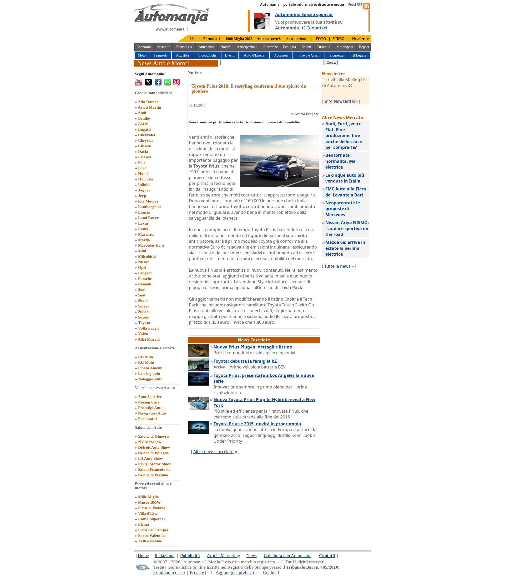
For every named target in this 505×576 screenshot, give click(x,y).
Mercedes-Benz (151, 245)
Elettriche (270, 47)
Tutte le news (337, 266)
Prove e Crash (309, 55)
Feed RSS (355, 4)
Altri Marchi (149, 339)
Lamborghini (149, 207)
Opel (142, 267)
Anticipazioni (247, 47)
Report (364, 47)
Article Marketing (223, 555)
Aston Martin (149, 107)
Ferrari (144, 157)
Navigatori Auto (152, 413)
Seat (141, 295)
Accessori (281, 55)
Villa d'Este (148, 513)
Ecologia (289, 47)
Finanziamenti (150, 368)
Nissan (143, 262)
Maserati (146, 234)
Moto (142, 55)
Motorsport (344, 47)
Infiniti (144, 185)
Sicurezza (336, 55)
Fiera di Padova (151, 508)
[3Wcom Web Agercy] (142, 569)
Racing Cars (149, 402)
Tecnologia (184, 47)
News (251, 555)
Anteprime (206, 47)
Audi (142, 113)
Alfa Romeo (148, 102)
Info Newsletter (340, 101)
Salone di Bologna (153, 453)
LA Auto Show (150, 458)
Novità (225, 47)
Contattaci (316, 28)
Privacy (197, 572)
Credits (269, 572)
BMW (143, 124)
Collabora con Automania (287, 555)
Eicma (143, 524)
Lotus (143, 229)
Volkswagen (148, 328)
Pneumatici (147, 419)
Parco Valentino (152, 535)
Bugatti (144, 129)
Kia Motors (148, 201)
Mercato (163, 47)
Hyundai (145, 179)
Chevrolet (146, 135)
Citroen (144, 146)
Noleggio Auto (150, 379)
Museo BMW (149, 502)
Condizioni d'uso (169, 572)
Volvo (143, 334)
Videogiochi (207, 55)
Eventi (230, 55)
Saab (142, 289)
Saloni (306, 47)
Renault (145, 284)
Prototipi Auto (150, 408)
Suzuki (143, 317)
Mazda (144, 240)
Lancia (144, 212)
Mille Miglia (148, 497)
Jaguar (144, 190)
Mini (142, 251)
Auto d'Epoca (254, 55)
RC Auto (145, 357)
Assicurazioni (296, 39)
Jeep (142, 196)
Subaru (144, 312)
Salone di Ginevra (153, 436)
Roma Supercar (151, 519)
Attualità (182, 55)
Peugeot (145, 273)
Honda (144, 173)
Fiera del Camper (153, 530)
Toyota (144, 323)
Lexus (143, 223)
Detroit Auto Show (154, 447)
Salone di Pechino (153, 475)
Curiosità (323, 47)
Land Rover (148, 218)
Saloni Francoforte (154, 469)
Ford (142, 168)
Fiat (141, 162)
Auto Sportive (150, 397)
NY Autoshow (149, 442)
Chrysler (145, 140)
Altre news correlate (213, 451)
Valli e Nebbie (150, 541)
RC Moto (146, 362)
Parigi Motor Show (154, 464)
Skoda (143, 301)
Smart (143, 306)
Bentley (144, 118)
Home (194, 39)
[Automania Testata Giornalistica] (172, 22)
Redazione (164, 555)
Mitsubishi (147, 256)
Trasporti (160, 55)
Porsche (145, 278)
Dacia (143, 151)
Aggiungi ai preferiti (235, 572)
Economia (144, 47)
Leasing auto (149, 373)
